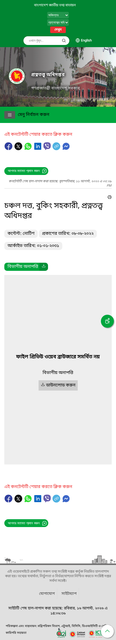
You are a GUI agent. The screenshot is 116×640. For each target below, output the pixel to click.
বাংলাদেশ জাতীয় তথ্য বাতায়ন (55, 5)
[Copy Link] (57, 149)
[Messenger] (66, 149)
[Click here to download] (43, 267)
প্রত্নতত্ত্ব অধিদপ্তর (47, 75)
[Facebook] (9, 149)
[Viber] (47, 146)
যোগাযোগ (47, 593)
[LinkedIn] (38, 149)
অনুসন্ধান (64, 40)
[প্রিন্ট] (109, 198)
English (86, 40)
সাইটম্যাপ (69, 593)
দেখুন (58, 30)
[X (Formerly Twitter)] (19, 149)
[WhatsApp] (28, 149)
